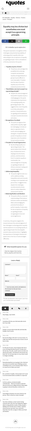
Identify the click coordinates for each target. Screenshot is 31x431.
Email (18, 275)
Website (7, 281)
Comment (8, 264)
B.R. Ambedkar (6, 17)
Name (7, 275)
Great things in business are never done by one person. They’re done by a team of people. (14, 394)
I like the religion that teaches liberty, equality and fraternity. (13, 252)
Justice (4, 19)
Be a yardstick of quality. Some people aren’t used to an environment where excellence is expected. (15, 374)
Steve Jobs (5, 312)
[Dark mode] (6, 13)
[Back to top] (15, 421)
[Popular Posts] (12, 308)
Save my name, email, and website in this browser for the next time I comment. (15, 288)
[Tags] (25, 308)
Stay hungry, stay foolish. (9, 314)
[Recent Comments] (19, 308)
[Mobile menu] (28, 9)
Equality (13, 17)
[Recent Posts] (5, 308)
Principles (9, 19)
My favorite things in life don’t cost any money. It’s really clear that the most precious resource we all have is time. (15, 339)
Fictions (23, 17)
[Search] (3, 9)
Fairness (18, 17)
